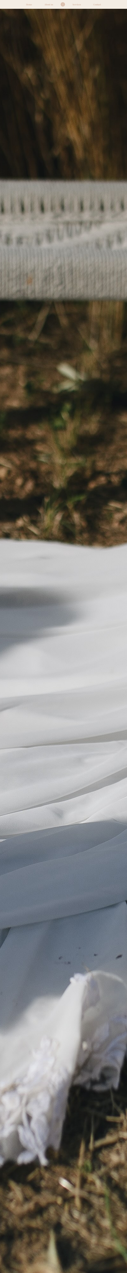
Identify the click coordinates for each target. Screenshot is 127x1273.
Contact (97, 4)
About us (48, 4)
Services (77, 4)
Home (29, 4)
